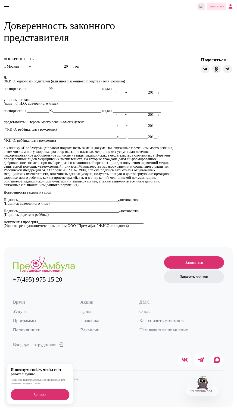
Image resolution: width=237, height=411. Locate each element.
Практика (89, 320)
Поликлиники (27, 329)
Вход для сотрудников (34, 344)
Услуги (20, 311)
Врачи (19, 301)
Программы (24, 320)
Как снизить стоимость (162, 320)
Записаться (216, 6)
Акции (87, 301)
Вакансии (90, 329)
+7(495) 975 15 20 (37, 279)
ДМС (144, 301)
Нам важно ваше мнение (163, 329)
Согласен (40, 394)
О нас (144, 311)
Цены (85, 311)
